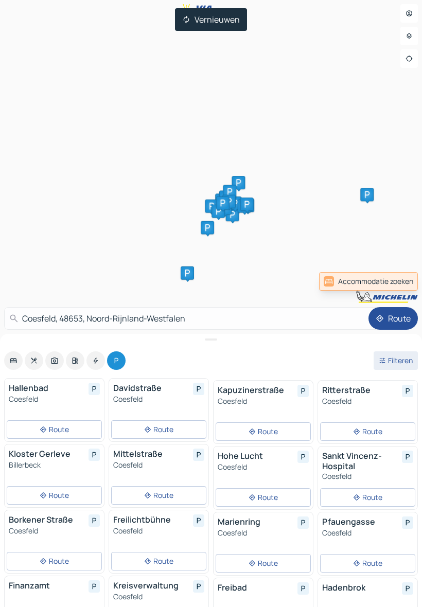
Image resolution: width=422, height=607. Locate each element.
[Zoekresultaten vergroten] (211, 339)
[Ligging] (409, 58)
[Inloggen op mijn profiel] (409, 13)
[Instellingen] (409, 36)
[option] (13, 360)
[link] (395, 281)
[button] (238, 182)
